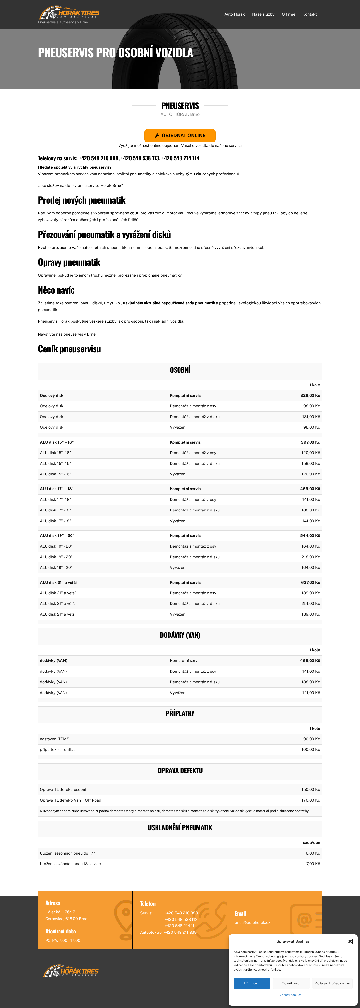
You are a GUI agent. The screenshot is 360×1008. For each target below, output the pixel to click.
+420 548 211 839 (180, 932)
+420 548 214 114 (181, 158)
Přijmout (252, 983)
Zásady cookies (290, 994)
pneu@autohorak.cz (252, 922)
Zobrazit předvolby (332, 983)
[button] (350, 941)
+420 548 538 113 (140, 158)
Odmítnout (291, 983)
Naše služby (263, 14)
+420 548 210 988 (98, 158)
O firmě (288, 14)
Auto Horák (234, 14)
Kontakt (309, 14)
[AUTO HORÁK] (69, 17)
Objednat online (183, 135)
